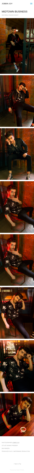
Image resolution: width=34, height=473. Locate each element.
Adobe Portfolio (20, 470)
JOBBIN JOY (15, 442)
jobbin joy (7, 4)
